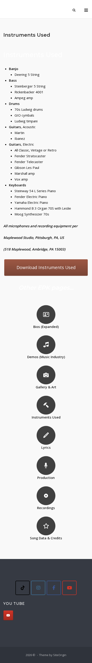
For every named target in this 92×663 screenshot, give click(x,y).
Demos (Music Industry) (46, 357)
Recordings (46, 508)
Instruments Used (46, 417)
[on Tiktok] (22, 588)
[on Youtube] (69, 588)
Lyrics (46, 447)
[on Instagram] (38, 588)
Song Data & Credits (46, 538)
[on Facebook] (54, 588)
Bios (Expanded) (46, 326)
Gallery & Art (46, 387)
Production (46, 477)
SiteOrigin (59, 655)
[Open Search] (74, 10)
